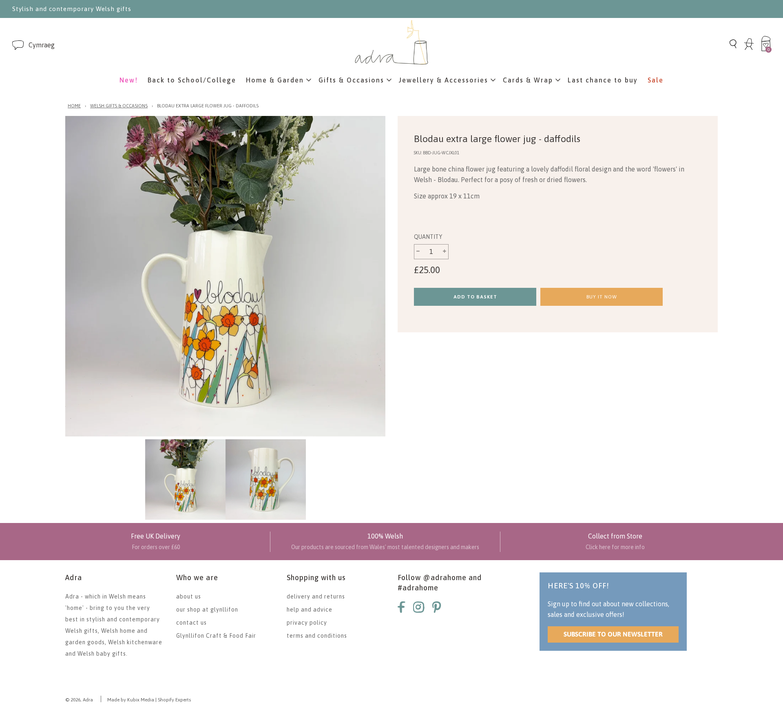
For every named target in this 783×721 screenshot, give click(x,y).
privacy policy (307, 622)
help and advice (309, 609)
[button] (42, 45)
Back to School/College (192, 80)
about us (188, 596)
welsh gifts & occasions (119, 105)
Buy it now (601, 297)
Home (74, 105)
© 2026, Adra (79, 700)
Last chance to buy (603, 80)
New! (128, 80)
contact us (191, 622)
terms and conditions (317, 635)
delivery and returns (316, 596)
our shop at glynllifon (207, 609)
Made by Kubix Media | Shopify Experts (149, 700)
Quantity (428, 237)
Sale (656, 80)
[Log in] (749, 48)
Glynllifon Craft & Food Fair (216, 635)
